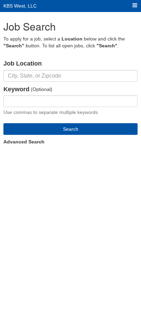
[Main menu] (134, 5)
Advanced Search (23, 141)
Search (70, 129)
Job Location (22, 63)
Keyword (16, 89)
